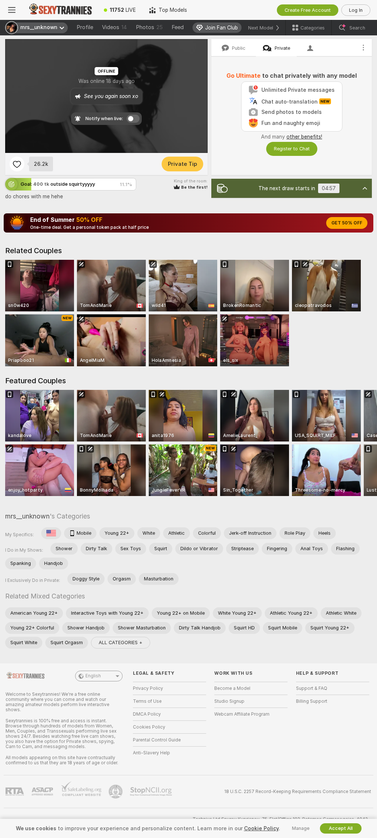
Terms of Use (147, 701)
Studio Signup (229, 701)
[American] (51, 533)
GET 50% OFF (346, 223)
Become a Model (232, 688)
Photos (149, 27)
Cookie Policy (261, 828)
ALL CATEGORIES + (120, 642)
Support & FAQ (311, 688)
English (93, 675)
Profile (85, 27)
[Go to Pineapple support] (116, 792)
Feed (178, 27)
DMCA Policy (147, 714)
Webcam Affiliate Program (241, 714)
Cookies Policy (149, 727)
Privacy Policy (148, 688)
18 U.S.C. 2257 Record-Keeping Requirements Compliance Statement (297, 791)
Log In (356, 10)
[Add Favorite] (17, 164)
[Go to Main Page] (60, 10)
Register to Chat (292, 148)
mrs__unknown (27, 516)
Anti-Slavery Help (151, 752)
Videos (114, 27)
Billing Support (311, 701)
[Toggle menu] (12, 10)
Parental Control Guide (157, 740)
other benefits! (304, 137)
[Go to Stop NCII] (151, 791)
